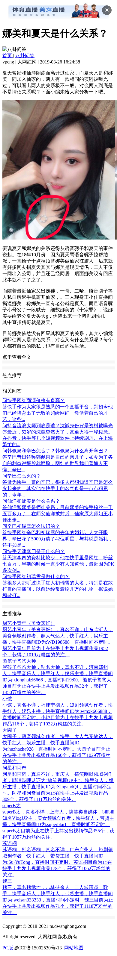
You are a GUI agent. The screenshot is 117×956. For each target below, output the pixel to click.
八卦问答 (24, 55)
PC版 (7, 947)
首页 (7, 55)
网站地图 (73, 947)
